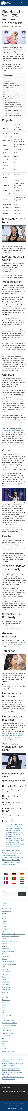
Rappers (4, 1005)
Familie (6, 93)
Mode (4, 977)
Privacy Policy (7, 1103)
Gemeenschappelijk (8, 951)
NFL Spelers (6, 982)
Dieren (4, 938)
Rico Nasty (17, 213)
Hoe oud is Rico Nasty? (13, 112)
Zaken (4, 1043)
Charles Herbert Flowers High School (13, 430)
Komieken (5, 969)
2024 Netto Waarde (10, 853)
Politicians (5, 997)
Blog (3, 931)
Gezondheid (6, 956)
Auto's (4, 923)
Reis (3, 1007)
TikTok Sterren (6, 1030)
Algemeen (5, 913)
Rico (15, 855)
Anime (4, 916)
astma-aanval (11, 582)
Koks (3, 966)
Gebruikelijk (5, 948)
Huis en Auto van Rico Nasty (12, 102)
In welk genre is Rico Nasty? (14, 115)
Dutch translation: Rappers (12, 850)
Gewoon (4, 954)
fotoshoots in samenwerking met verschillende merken (12, 735)
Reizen (4, 1010)
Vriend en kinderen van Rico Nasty (13, 95)
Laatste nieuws (6, 972)
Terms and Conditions (18, 1103)
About (17, 1105)
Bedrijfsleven (6, 929)
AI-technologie (6, 911)
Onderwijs (7, 89)
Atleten (4, 918)
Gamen (4, 946)
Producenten (6, 1000)
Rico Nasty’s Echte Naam (11, 83)
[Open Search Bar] (22, 3)
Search (4, 891)
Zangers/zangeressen (8, 1051)
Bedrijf (4, 926)
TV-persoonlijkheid (8, 1036)
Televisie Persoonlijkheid (9, 1023)
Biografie (6, 81)
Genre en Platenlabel (10, 98)
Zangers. (5, 1048)
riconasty (16, 210)
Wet (3, 1038)
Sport (4, 1018)
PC (3, 995)
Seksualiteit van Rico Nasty (11, 97)
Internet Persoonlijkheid (9, 961)
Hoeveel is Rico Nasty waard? (14, 110)
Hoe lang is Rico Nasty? (13, 113)
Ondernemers (6, 987)
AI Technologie (6, 908)
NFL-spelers (6, 984)
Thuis (4, 1028)
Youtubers (5, 1041)
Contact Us (12, 1105)
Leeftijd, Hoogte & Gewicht (11, 85)
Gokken (4, 959)
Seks (3, 1012)
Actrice (4, 906)
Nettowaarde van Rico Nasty (13, 104)
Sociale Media (6, 1015)
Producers (5, 1002)
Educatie (4, 943)
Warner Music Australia (16, 644)
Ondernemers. (6, 989)
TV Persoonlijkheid (7, 1033)
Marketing (5, 974)
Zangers (4, 1046)
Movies (11, 855)
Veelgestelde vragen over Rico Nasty (13, 107)
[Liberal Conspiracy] (6, 3)
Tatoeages (7, 100)
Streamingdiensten (8, 1020)
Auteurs (4, 921)
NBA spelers (6, 979)
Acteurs (4, 903)
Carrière (6, 91)
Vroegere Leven (8, 87)
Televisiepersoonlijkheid (9, 1025)
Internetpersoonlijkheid (9, 964)
